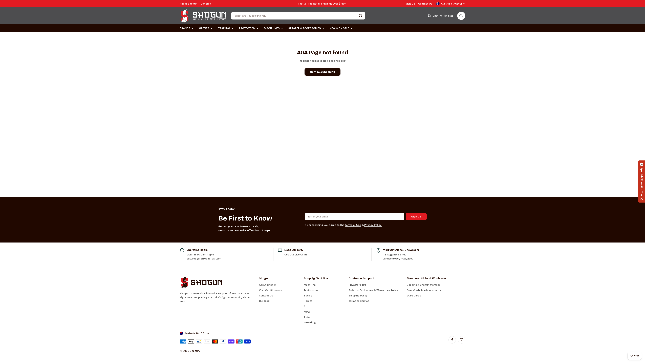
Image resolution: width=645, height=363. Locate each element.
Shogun (194, 350)
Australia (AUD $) (451, 3)
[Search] (361, 16)
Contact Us (425, 3)
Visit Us (410, 3)
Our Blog (206, 3)
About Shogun (188, 3)
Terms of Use (353, 225)
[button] (641, 181)
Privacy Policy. (373, 225)
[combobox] (298, 15)
